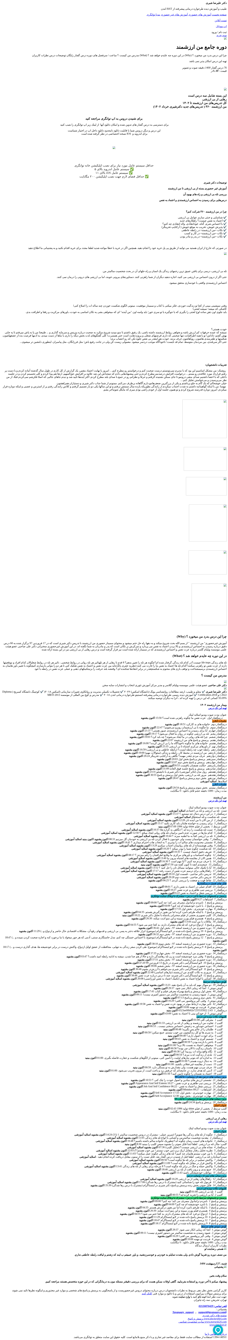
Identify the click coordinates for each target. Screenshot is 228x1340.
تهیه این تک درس (217, 708)
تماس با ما (210, 1333)
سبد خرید (221, 35)
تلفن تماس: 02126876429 (213, 1306)
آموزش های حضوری (199, 14)
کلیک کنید (147, 1293)
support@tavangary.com (211, 1312)
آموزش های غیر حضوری (174, 14)
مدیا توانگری (153, 14)
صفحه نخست (219, 14)
